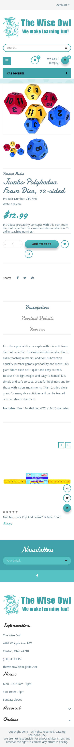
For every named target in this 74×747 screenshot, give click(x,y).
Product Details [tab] (37, 318)
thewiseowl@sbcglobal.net (20, 667)
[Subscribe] (66, 561)
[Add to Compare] (29, 254)
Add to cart (41, 244)
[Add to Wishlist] (65, 244)
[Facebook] (37, 576)
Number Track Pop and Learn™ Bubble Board (32, 517)
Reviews (37, 329)
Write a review (12, 204)
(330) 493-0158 (12, 659)
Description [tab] (37, 307)
